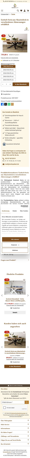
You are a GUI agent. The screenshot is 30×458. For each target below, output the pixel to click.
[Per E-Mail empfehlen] (12, 104)
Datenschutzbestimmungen (18, 413)
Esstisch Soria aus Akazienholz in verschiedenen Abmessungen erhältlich (15, 352)
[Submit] (27, 402)
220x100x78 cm (8, 73)
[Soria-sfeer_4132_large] (15, 43)
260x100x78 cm (8, 80)
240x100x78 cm (8, 76)
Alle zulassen (15, 239)
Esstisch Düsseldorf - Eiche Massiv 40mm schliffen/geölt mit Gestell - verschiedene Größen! (15, 300)
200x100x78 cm (8, 70)
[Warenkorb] (28, 10)
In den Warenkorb (20, 84)
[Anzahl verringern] (2, 84)
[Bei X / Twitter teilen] (5, 104)
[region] (15, 43)
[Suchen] (18, 10)
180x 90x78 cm (8, 66)
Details (15, 312)
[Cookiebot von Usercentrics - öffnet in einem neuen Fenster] (21, 206)
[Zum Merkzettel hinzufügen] (24, 280)
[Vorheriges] (2, 295)
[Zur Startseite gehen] (15, 5)
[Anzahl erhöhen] (10, 84)
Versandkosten (7, 452)
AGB (19, 415)
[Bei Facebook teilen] (2, 104)
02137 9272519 (9, 1)
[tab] (15, 260)
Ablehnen (15, 250)
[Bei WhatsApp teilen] (9, 104)
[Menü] (2, 10)
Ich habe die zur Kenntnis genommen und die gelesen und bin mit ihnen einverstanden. (16, 415)
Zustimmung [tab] (5, 211)
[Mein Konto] (24, 10)
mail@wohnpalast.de (12, 164)
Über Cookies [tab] (24, 211)
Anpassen (14, 244)
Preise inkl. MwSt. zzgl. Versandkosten (9, 57)
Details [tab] (15, 211)
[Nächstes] (28, 295)
